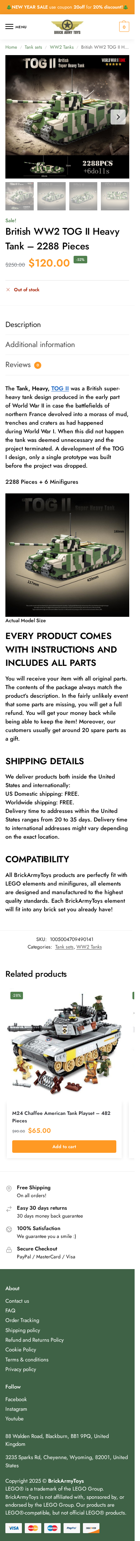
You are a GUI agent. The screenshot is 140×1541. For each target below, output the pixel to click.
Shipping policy (22, 1330)
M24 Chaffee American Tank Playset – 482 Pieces (61, 1117)
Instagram (16, 1409)
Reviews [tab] (22, 364)
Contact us (17, 1301)
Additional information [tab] (40, 344)
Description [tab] (23, 324)
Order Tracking (22, 1320)
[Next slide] (118, 117)
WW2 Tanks (62, 47)
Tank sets (33, 47)
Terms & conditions (26, 1360)
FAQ (10, 1311)
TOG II (60, 388)
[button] (123, 27)
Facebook (16, 1399)
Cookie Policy (20, 1350)
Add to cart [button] (64, 1146)
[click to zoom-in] (67, 117)
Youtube (14, 1419)
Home (11, 47)
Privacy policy (20, 1369)
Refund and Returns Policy (34, 1340)
